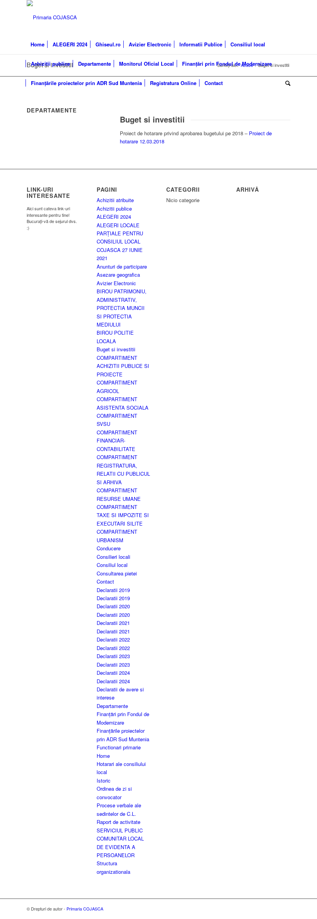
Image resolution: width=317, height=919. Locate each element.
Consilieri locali (113, 556)
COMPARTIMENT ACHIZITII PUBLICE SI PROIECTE (123, 366)
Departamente (112, 706)
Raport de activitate (118, 821)
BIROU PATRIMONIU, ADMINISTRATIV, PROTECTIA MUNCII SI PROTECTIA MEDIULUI (122, 308)
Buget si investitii (116, 349)
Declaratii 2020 (113, 606)
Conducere (109, 548)
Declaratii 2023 (113, 656)
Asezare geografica (118, 274)
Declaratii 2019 (113, 590)
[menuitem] (37, 44)
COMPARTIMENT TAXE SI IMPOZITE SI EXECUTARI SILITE (123, 515)
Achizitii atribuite (115, 200)
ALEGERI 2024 (114, 216)
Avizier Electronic (116, 283)
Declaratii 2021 (113, 622)
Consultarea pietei (117, 573)
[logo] (52, 17)
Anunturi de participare (122, 266)
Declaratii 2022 (113, 639)
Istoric (104, 780)
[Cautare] (285, 83)
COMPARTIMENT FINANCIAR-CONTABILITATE (117, 441)
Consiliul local (112, 564)
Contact (105, 581)
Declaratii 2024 (113, 672)
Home (103, 755)
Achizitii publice (114, 208)
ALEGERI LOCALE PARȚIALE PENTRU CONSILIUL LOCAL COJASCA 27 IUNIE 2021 (120, 241)
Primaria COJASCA (84, 908)
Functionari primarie (119, 747)
